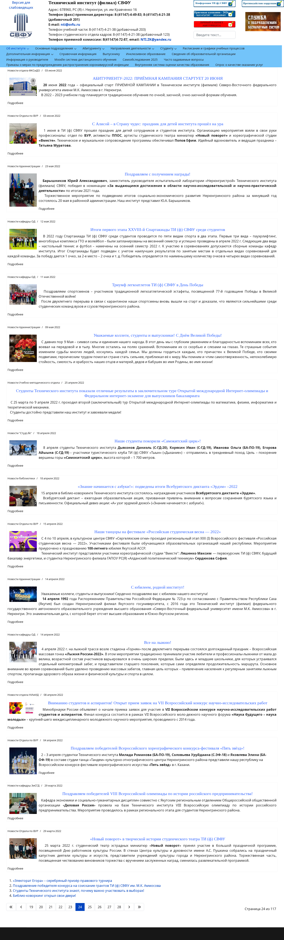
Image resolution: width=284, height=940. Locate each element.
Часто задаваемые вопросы (184, 59)
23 (70, 907)
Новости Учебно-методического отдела (33, 382)
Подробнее (15, 103)
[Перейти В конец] (139, 907)
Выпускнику (111, 54)
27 (109, 907)
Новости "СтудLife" (19, 433)
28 (119, 907)
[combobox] (215, 35)
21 (51, 907)
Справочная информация (77, 54)
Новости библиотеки (21, 478)
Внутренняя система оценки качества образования (172, 65)
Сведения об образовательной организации (204, 54)
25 (90, 907)
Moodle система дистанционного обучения (85, 59)
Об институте (16, 48)
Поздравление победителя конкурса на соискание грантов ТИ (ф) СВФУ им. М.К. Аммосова (87, 885)
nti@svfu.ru (70, 24)
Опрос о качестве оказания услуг (239, 65)
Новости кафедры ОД (21, 221)
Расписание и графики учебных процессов (213, 48)
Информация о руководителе (27, 59)
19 (31, 907)
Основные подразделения (54, 48)
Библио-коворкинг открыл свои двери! (44, 895)
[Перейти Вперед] (129, 907)
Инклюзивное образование (145, 54)
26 (99, 907)
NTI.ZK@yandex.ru (156, 39)
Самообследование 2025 (140, 59)
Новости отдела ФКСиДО (23, 70)
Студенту (166, 48)
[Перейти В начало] (11, 907)
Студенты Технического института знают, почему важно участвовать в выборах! (78, 890)
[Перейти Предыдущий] (21, 907)
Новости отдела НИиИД (23, 695)
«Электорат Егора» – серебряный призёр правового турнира (62, 880)
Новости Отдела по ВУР (22, 116)
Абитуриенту (92, 48)
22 (60, 907)
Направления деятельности (131, 48)
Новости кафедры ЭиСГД (23, 785)
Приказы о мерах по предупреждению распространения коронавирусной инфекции (67, 65)
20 (41, 907)
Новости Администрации (23, 166)
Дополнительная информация (28, 54)
